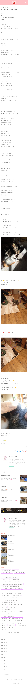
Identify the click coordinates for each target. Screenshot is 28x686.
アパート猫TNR (17, 595)
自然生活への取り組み (17, 618)
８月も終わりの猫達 (5, 475)
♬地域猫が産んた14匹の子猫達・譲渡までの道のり (12, 584)
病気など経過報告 (13, 607)
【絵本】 (4, 625)
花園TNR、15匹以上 (6, 595)
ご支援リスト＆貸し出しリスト (8, 611)
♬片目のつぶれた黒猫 (19, 572)
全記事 (16, 632)
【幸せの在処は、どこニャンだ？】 (9, 629)
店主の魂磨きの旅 (12, 613)
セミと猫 (9, 560)
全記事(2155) (3, 443)
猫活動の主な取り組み (16, 597)
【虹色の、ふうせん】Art (7, 627)
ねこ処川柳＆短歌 (6, 570)
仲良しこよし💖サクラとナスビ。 (7, 489)
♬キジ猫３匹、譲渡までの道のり (9, 591)
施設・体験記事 (6, 597)
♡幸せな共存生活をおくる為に (8, 602)
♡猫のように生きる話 (7, 604)
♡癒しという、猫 (18, 604)
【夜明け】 (12, 625)
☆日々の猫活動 (19, 593)
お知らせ (4, 607)
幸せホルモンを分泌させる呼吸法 (9, 616)
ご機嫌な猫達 (4, 497)
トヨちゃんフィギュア (7, 632)
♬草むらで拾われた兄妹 (7, 572)
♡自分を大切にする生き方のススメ (9, 600)
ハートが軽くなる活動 (17, 620)
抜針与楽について (6, 620)
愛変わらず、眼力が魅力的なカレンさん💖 (9, 500)
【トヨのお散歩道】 (21, 625)
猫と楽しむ (15, 570)
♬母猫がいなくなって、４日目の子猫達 (10, 579)
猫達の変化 (3, 486)
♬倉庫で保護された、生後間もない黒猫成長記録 (12, 588)
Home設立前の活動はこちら (8, 609)
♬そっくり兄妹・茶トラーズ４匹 (9, 577)
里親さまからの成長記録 (7, 593)
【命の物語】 (12, 623)
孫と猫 (9, 554)
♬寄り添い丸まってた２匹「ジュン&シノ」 (11, 575)
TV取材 (4, 613)
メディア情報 (20, 611)
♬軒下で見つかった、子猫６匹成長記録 (10, 586)
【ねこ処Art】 (21, 623)
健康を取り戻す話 (6, 618)
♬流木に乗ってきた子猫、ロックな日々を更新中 (12, 581)
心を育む (4, 623)
